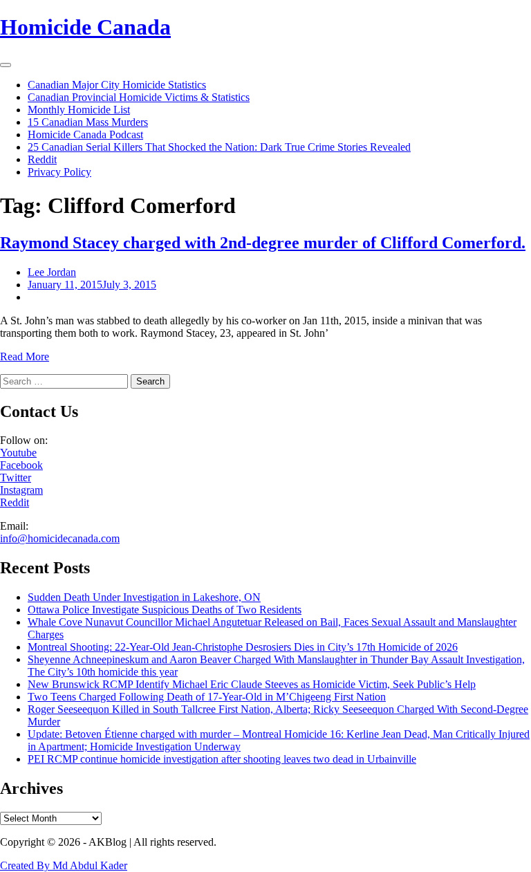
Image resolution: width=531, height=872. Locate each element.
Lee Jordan (52, 272)
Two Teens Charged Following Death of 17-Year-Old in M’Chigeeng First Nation (207, 697)
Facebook (21, 465)
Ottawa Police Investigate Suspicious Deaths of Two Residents (164, 609)
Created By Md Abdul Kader (63, 865)
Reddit (42, 159)
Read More (24, 356)
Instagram (21, 490)
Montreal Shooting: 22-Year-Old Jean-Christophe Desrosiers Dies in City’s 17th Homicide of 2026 (243, 647)
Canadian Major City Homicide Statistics (117, 85)
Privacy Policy (59, 172)
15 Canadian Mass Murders (88, 122)
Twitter (15, 477)
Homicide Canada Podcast (85, 134)
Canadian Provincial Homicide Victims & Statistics (139, 97)
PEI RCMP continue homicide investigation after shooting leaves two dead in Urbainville (222, 759)
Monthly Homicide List (79, 109)
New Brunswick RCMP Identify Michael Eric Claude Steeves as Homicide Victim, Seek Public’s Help (252, 684)
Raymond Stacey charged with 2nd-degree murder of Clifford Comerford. (262, 243)
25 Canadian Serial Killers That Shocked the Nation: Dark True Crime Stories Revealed (219, 147)
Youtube (18, 452)
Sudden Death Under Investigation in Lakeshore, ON (144, 597)
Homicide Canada (85, 27)
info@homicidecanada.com (60, 538)
